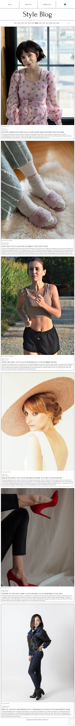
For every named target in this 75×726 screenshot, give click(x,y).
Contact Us (47, 4)
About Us (28, 4)
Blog (10, 4)
